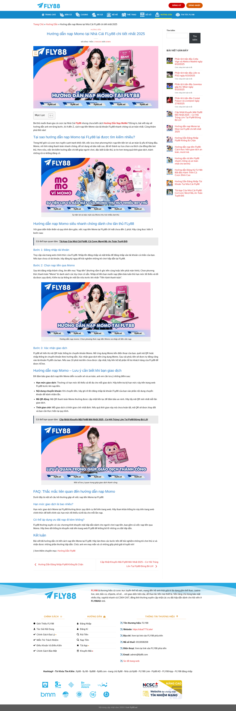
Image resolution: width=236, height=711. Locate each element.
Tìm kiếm (171, 30)
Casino (84, 15)
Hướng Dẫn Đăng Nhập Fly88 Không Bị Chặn (60, 564)
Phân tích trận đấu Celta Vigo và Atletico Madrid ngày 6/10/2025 (188, 61)
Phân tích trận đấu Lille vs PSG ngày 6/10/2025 (187, 74)
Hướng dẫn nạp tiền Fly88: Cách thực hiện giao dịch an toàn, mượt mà (188, 149)
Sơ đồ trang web (131, 661)
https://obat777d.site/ (143, 629)
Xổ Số (148, 15)
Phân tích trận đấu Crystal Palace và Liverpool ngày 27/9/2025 (187, 101)
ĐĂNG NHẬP (194, 5)
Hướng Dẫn (166, 15)
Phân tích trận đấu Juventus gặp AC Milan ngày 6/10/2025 (188, 87)
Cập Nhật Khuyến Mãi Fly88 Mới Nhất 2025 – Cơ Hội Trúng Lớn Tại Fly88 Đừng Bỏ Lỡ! (188, 116)
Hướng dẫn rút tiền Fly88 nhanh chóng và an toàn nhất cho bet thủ (187, 161)
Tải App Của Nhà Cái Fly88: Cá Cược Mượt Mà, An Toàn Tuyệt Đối (188, 193)
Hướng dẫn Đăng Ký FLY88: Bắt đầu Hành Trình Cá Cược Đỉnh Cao (189, 172)
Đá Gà (100, 15)
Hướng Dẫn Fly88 (66, 551)
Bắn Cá (68, 15)
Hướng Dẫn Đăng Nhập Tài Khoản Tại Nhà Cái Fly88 (188, 182)
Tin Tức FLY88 (187, 15)
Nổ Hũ (115, 15)
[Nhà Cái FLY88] (48, 5)
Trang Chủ (50, 15)
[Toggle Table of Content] (49, 115)
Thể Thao (131, 15)
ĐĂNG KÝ (176, 5)
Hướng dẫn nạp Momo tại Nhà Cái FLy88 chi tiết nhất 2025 (188, 129)
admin (108, 42)
